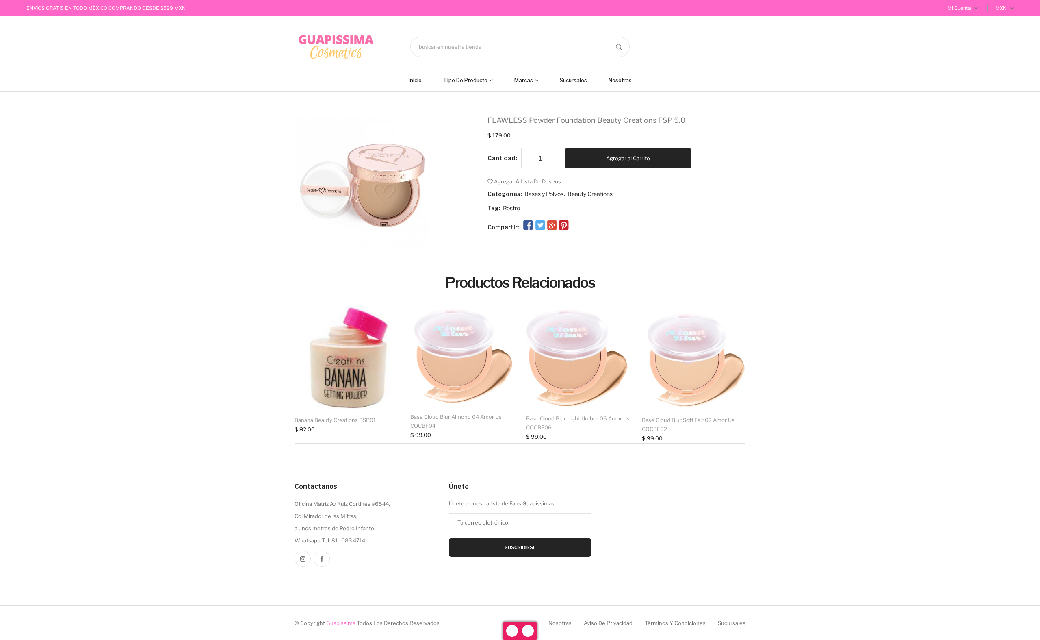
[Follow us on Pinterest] (564, 225)
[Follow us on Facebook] (528, 225)
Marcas (524, 80)
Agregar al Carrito (628, 158)
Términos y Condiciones (675, 623)
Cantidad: (502, 158)
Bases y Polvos (543, 193)
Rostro (511, 208)
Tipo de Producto (466, 80)
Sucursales (573, 80)
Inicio (415, 80)
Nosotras (620, 80)
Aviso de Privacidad (608, 623)
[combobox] (520, 47)
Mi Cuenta (959, 8)
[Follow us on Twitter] (540, 225)
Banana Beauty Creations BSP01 (335, 420)
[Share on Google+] (552, 225)
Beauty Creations (590, 193)
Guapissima (340, 623)
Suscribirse (520, 547)
